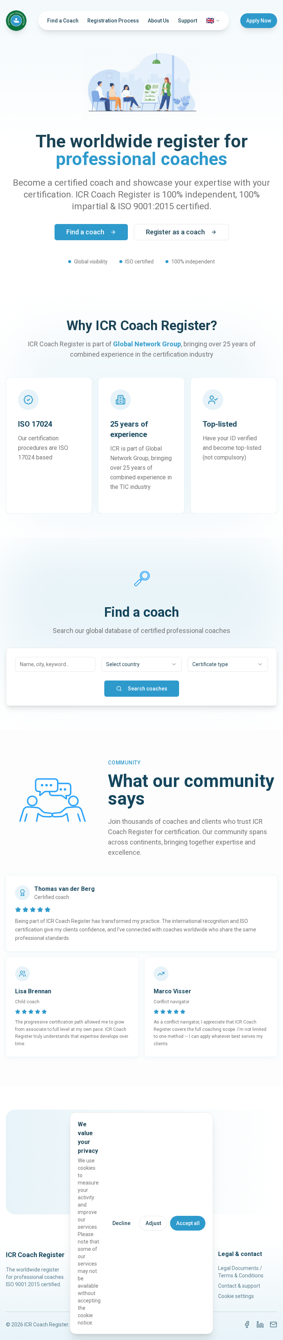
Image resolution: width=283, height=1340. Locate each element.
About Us (158, 21)
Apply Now (258, 21)
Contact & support (239, 1286)
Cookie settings (236, 1296)
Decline (121, 1223)
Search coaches (147, 689)
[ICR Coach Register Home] (16, 20)
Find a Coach (62, 21)
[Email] (273, 1324)
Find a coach (85, 232)
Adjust (153, 1223)
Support (187, 21)
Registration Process (113, 21)
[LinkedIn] (260, 1324)
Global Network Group (147, 344)
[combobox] (141, 664)
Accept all (188, 1223)
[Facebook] (247, 1324)
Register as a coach (175, 232)
